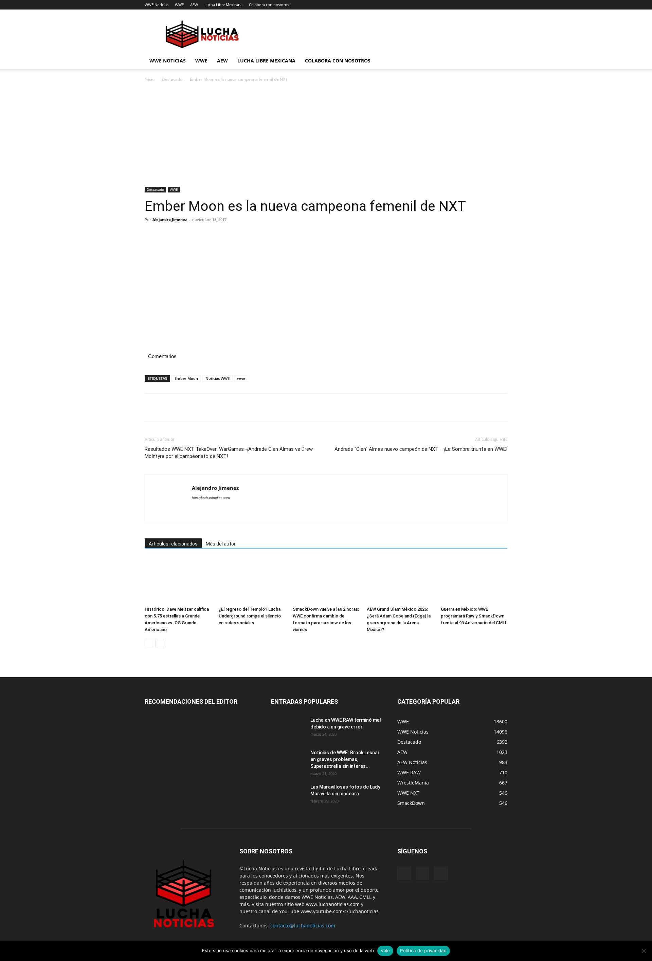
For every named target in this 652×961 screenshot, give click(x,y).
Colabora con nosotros (269, 4)
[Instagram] (422, 873)
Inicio (150, 79)
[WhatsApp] (198, 235)
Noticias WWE (217, 378)
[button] (499, 61)
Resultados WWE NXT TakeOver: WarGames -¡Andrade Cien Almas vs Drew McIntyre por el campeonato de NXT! (229, 452)
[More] (214, 235)
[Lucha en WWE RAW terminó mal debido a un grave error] (288, 728)
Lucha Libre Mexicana (223, 4)
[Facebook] (151, 235)
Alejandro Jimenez (169, 219)
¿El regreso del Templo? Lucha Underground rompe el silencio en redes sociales (250, 616)
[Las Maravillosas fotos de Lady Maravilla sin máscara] (288, 795)
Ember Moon (186, 378)
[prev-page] (149, 643)
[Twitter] (167, 235)
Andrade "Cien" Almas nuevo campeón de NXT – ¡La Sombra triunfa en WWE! (420, 449)
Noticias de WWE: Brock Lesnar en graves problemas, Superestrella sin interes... (345, 759)
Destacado (172, 79)
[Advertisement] (326, 136)
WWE (179, 4)
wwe (241, 378)
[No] (643, 950)
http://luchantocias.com (211, 498)
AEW (194, 4)
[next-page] (160, 643)
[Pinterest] (182, 235)
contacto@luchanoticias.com (302, 925)
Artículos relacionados (173, 544)
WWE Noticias (156, 4)
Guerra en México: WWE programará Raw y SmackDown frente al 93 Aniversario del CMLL (474, 616)
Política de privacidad (423, 950)
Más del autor (221, 544)
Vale (385, 950)
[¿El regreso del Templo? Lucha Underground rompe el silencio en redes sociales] (252, 581)
